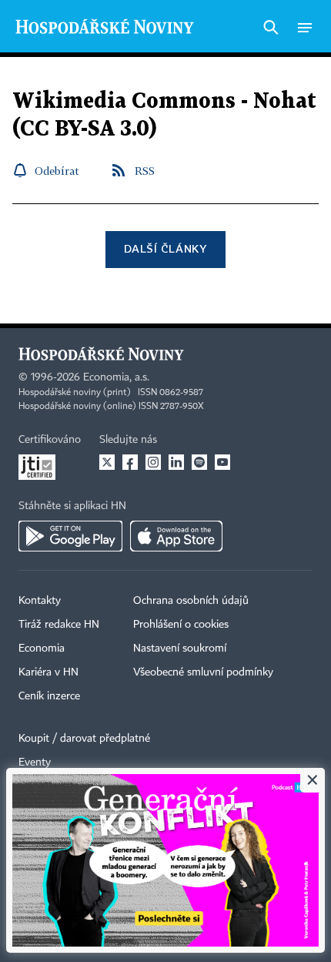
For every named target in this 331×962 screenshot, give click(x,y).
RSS (145, 170)
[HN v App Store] (176, 536)
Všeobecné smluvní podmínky (203, 672)
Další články (165, 248)
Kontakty (39, 600)
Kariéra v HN (48, 672)
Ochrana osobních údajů (191, 600)
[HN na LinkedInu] (176, 462)
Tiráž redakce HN (58, 624)
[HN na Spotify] (199, 462)
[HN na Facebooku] (130, 462)
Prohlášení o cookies (181, 624)
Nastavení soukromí (179, 648)
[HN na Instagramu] (153, 462)
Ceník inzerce (49, 696)
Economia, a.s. (116, 377)
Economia (41, 648)
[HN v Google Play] (70, 536)
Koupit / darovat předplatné (84, 738)
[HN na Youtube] (222, 462)
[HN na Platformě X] (107, 462)
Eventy (34, 762)
